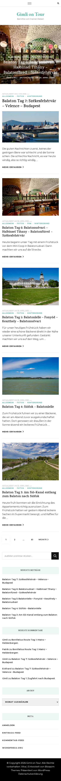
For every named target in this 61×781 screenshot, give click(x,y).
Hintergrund (45, 57)
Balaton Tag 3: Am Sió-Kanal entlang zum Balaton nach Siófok (29, 494)
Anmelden (8, 725)
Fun (33, 57)
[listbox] (30, 54)
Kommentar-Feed (13, 740)
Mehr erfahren (12, 167)
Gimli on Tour (30, 14)
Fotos (25, 57)
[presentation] (4, 54)
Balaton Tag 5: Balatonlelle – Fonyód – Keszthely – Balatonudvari (30, 319)
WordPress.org (12, 748)
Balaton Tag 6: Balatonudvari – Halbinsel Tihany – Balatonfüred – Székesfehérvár (30, 68)
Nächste (43, 540)
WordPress (44, 770)
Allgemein (14, 57)
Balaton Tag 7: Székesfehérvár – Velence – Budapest (29, 103)
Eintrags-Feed (11, 733)
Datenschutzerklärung (30, 774)
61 (33, 539)
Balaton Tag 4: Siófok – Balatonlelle (28, 407)
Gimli (14, 78)
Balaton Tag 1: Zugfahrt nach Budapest (33, 678)
